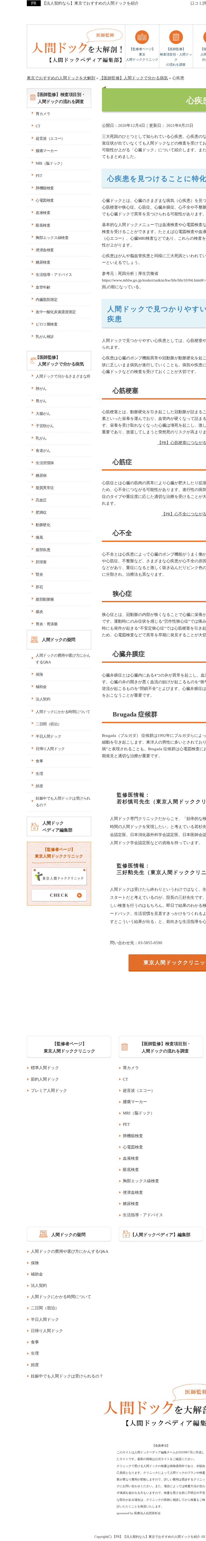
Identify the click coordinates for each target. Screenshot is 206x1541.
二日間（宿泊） (48, 724)
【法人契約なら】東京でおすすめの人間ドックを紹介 (90, 3)
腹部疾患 (43, 550)
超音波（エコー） (50, 138)
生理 (39, 774)
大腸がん (43, 414)
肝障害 (41, 562)
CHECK (59, 895)
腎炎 (39, 574)
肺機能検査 (45, 188)
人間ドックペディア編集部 (57, 826)
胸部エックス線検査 (52, 238)
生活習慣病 (45, 463)
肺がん (41, 389)
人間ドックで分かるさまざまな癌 (63, 376)
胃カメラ (43, 114)
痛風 (39, 537)
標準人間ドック (45, 1068)
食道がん (43, 451)
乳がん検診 (45, 337)
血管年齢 (43, 287)
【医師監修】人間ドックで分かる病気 (59, 360)
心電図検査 (45, 200)
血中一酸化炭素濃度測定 (56, 312)
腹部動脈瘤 (45, 599)
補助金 (41, 687)
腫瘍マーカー (47, 151)
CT (38, 126)
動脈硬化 (43, 525)
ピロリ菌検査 (47, 324)
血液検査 (43, 213)
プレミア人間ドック (49, 1090)
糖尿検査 (43, 262)
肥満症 (41, 513)
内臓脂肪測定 (47, 300)
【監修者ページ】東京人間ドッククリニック (142, 54)
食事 (39, 761)
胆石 (39, 587)
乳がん (41, 438)
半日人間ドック (48, 736)
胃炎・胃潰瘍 (47, 624)
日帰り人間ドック (50, 749)
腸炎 (39, 612)
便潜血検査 (45, 250)
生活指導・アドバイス (54, 275)
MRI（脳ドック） (50, 163)
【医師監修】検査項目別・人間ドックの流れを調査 (176, 56)
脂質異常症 (45, 488)
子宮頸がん (45, 426)
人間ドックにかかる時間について (63, 712)
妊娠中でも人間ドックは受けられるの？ (63, 801)
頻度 (39, 786)
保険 (39, 674)
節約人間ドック (45, 1079)
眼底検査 (43, 225)
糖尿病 (41, 476)
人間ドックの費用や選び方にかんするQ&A (63, 658)
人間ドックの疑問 (58, 639)
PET (39, 176)
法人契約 (43, 699)
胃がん (41, 401)
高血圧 (41, 500)
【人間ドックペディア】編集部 (160, 1234)
